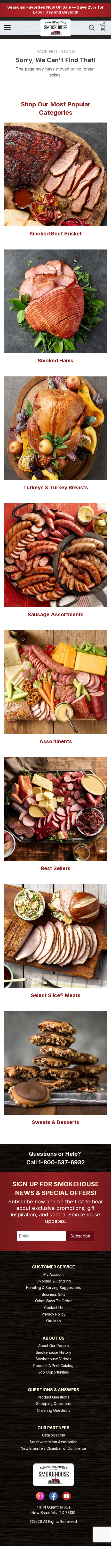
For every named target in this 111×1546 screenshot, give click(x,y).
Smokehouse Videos (53, 1359)
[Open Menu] (20, 28)
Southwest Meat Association (53, 1442)
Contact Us (53, 1307)
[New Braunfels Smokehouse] (55, 27)
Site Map (53, 1321)
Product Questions (53, 1397)
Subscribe (80, 1236)
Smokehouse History (53, 1352)
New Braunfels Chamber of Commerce (53, 1448)
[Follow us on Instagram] (40, 1496)
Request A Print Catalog (53, 1365)
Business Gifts (53, 1294)
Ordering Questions (53, 1410)
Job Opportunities (53, 1372)
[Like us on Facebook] (53, 1496)
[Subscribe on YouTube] (66, 1496)
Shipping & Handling (53, 1281)
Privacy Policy (54, 1314)
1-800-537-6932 (61, 1162)
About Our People (53, 1345)
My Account (53, 1274)
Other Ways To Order (53, 1301)
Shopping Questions (53, 1403)
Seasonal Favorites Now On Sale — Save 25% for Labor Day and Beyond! (55, 10)
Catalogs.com (53, 1435)
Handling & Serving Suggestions (53, 1287)
